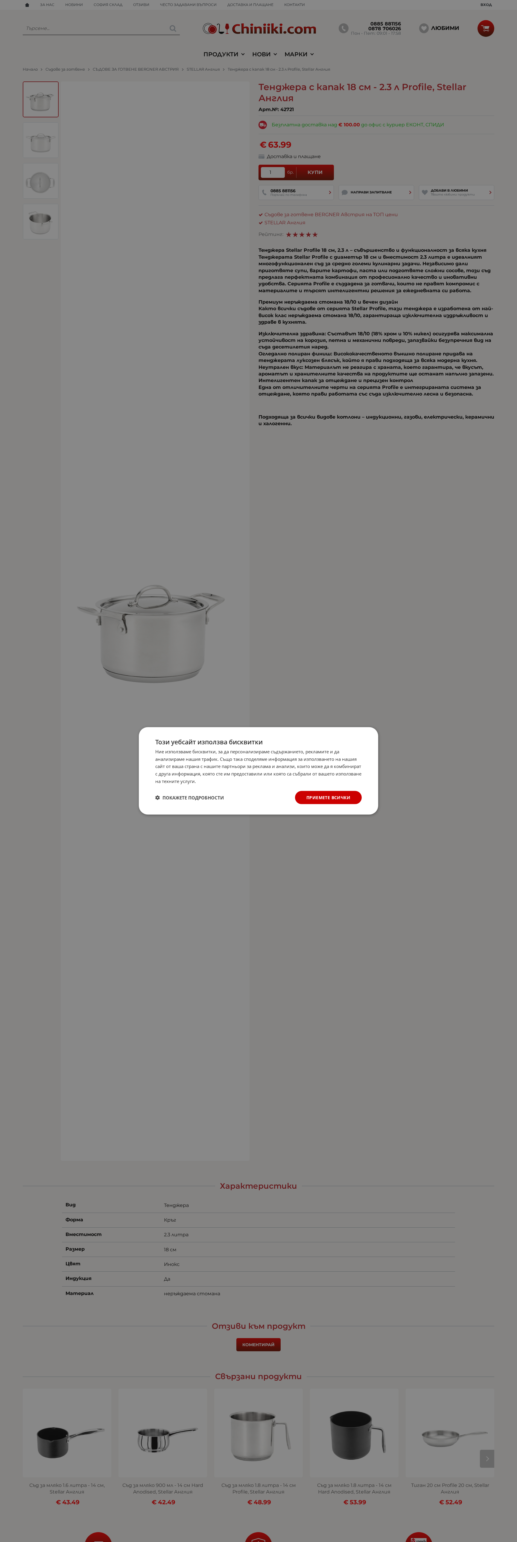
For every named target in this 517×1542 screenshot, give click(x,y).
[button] (189, 797)
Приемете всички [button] (328, 797)
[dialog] (258, 771)
